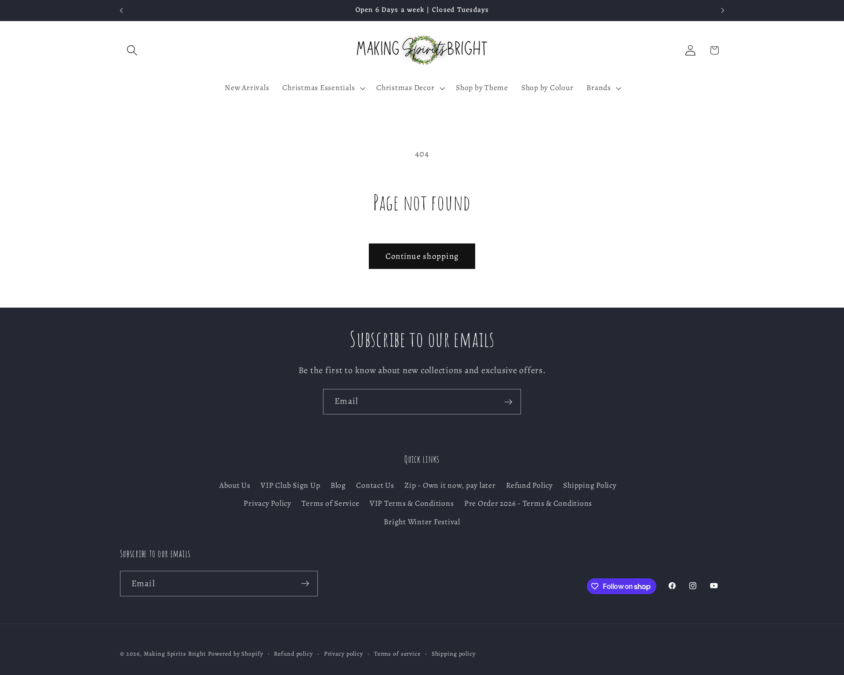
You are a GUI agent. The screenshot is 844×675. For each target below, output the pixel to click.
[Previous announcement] (121, 10)
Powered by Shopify (235, 654)
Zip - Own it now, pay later (449, 485)
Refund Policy (529, 485)
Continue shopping (422, 255)
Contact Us (375, 485)
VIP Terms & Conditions (412, 503)
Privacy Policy (267, 503)
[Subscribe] (508, 401)
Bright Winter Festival (422, 521)
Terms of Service (330, 503)
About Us (235, 485)
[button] (132, 50)
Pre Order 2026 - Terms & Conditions (528, 503)
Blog (338, 485)
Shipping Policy (589, 485)
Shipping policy (454, 654)
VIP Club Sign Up (290, 485)
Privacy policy (343, 654)
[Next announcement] (722, 10)
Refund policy (293, 654)
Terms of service (397, 654)
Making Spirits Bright (175, 654)
